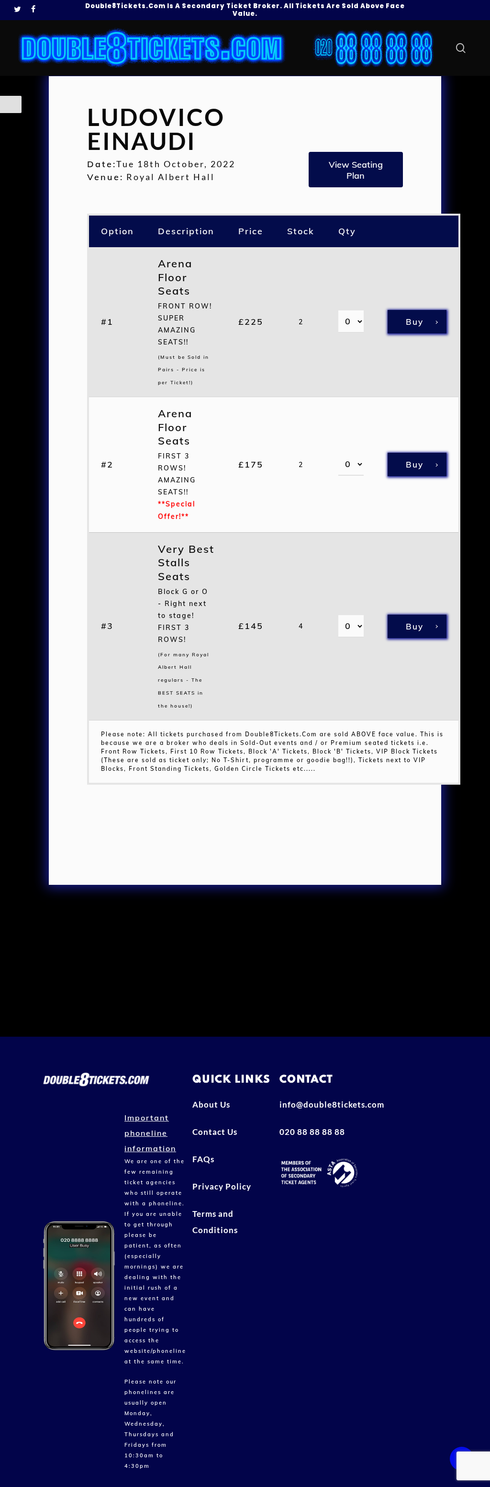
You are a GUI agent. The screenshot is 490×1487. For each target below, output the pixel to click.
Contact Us (214, 1132)
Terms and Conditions (215, 1222)
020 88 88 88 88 (312, 1132)
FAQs (203, 1159)
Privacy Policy (221, 1186)
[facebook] (33, 10)
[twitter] (18, 10)
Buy (414, 322)
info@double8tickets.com (318, 1104)
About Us (211, 1104)
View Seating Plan (356, 170)
